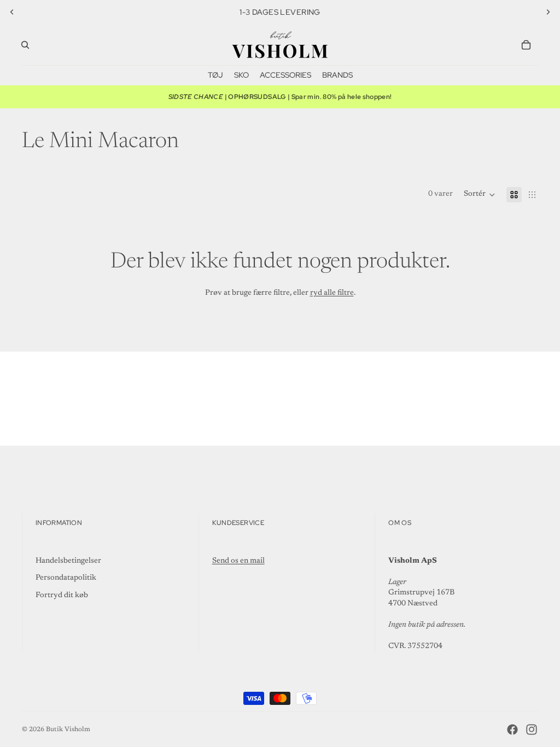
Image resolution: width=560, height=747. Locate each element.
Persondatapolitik (66, 578)
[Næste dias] (548, 12)
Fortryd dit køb (62, 595)
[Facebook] (512, 729)
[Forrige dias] (12, 12)
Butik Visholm (68, 729)
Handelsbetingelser (68, 561)
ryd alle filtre (332, 293)
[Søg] (25, 45)
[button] (479, 195)
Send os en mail (238, 561)
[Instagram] (531, 729)
